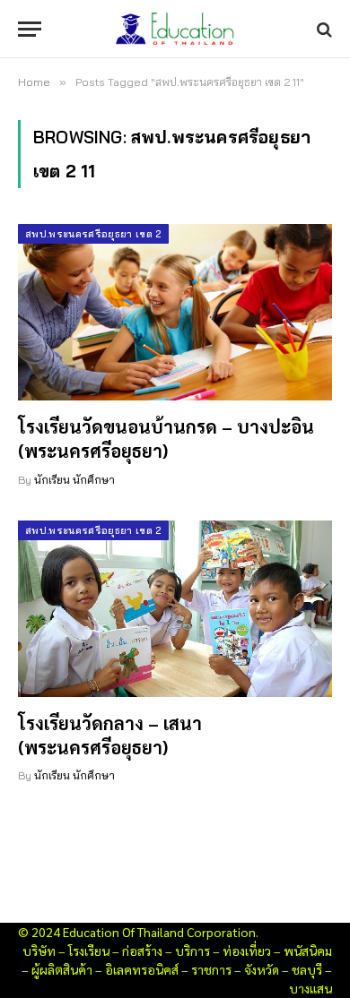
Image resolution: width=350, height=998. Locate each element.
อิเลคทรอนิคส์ (142, 969)
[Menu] (29, 29)
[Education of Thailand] (175, 29)
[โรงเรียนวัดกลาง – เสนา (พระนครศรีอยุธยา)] (175, 609)
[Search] (322, 29)
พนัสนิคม (308, 950)
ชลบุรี (307, 969)
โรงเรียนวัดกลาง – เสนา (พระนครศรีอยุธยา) (110, 735)
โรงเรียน (88, 950)
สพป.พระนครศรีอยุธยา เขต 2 (93, 234)
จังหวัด (261, 969)
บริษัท (39, 950)
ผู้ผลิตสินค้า (61, 969)
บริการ (192, 950)
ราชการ (211, 969)
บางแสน (310, 988)
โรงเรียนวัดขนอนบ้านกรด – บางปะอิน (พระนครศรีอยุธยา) (166, 438)
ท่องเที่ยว (247, 950)
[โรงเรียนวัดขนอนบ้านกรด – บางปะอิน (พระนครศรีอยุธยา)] (175, 312)
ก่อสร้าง (142, 950)
